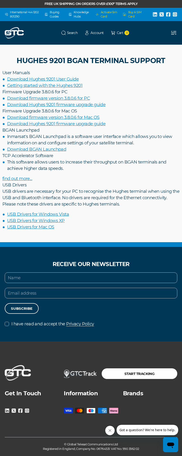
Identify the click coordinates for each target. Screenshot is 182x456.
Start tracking (139, 373)
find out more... (17, 178)
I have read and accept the (52, 324)
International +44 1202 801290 (24, 14)
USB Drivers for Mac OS (30, 227)
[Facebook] (168, 14)
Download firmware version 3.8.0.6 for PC (48, 98)
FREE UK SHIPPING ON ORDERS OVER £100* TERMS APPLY (91, 4)
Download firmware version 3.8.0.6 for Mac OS (53, 117)
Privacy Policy (80, 324)
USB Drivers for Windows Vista (38, 214)
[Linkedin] (155, 14)
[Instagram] (175, 14)
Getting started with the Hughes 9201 (44, 85)
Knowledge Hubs (81, 14)
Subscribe (21, 308)
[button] (69, 33)
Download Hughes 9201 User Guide (43, 79)
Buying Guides (54, 14)
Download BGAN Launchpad (36, 149)
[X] (161, 14)
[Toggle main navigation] (174, 33)
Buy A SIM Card (134, 14)
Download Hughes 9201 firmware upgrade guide (56, 104)
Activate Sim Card (109, 14)
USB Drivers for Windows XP (36, 220)
